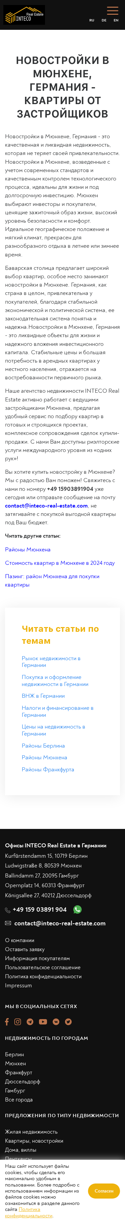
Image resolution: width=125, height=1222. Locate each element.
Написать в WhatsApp (62, 703)
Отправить (62, 676)
